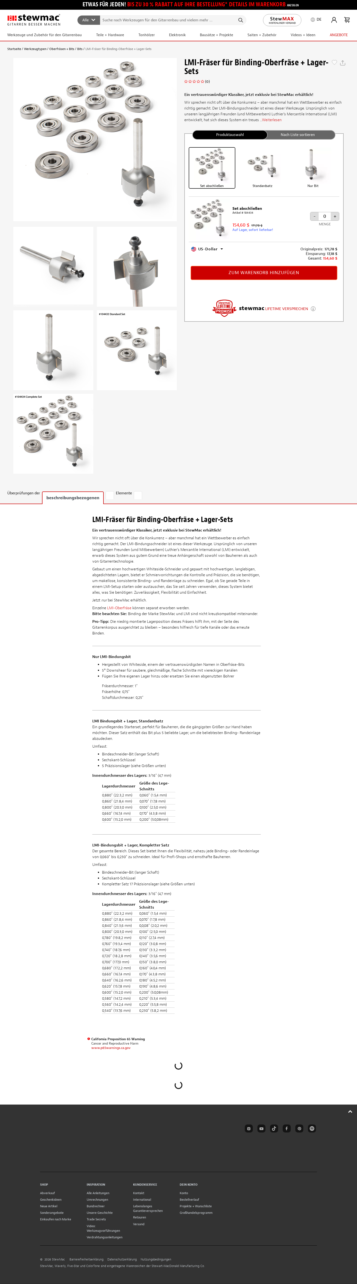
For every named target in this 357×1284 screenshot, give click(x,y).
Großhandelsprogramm (196, 1213)
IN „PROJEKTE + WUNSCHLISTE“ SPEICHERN (334, 63)
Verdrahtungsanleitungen (104, 1237)
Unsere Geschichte (100, 1213)
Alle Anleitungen (98, 1193)
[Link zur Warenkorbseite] (347, 20)
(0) (207, 81)
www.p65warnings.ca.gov (111, 1048)
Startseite (14, 49)
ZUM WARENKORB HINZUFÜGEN (264, 273)
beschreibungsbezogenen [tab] (72, 498)
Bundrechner (96, 1206)
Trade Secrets (96, 1219)
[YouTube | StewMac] (260, 1129)
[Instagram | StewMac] (248, 1129)
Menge (325, 224)
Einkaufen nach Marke (55, 1219)
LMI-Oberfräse (119, 608)
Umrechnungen (97, 1200)
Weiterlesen (272, 120)
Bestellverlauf (189, 1200)
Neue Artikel (48, 1206)
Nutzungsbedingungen (156, 1259)
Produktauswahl (230, 134)
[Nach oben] (350, 1111)
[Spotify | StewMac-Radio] (311, 1129)
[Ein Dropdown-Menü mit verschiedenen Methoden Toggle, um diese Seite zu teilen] (343, 63)
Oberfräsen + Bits (61, 49)
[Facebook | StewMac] (286, 1129)
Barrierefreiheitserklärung (86, 1259)
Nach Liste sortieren (298, 134)
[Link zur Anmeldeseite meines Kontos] (334, 20)
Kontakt (138, 1193)
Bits (80, 49)
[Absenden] (240, 20)
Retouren (139, 1217)
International (142, 1200)
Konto (184, 1193)
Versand (138, 1224)
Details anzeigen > (313, 308)
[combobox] (161, 20)
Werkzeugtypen (35, 49)
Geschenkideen (50, 1200)
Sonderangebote (52, 1213)
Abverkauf (47, 1193)
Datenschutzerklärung (122, 1259)
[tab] (110, 495)
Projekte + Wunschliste (196, 1206)
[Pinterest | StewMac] (298, 1129)
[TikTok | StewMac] (273, 1129)
